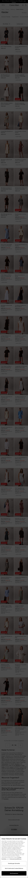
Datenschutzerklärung (15, 859)
